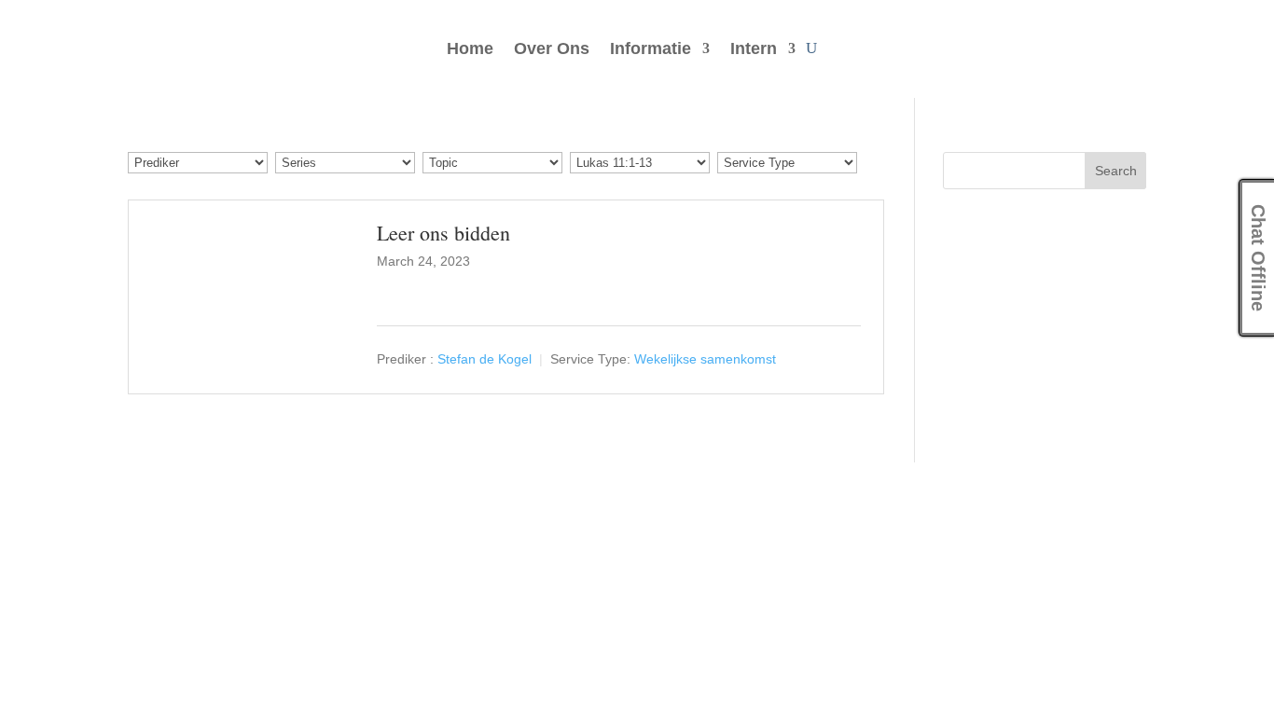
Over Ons (551, 50)
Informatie (650, 50)
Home (470, 50)
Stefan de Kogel (484, 358)
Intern (753, 50)
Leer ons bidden (443, 232)
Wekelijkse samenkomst (705, 358)
